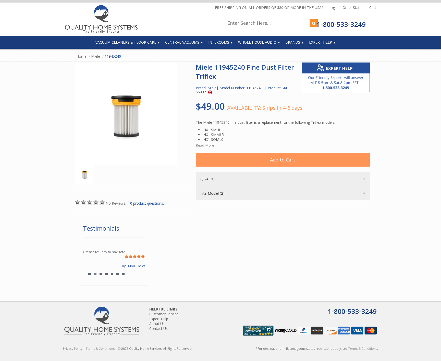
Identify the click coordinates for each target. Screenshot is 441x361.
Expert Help (320, 42)
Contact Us (158, 328)
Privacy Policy (72, 348)
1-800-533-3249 (341, 24)
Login (333, 7)
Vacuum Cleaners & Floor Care (125, 42)
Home (81, 56)
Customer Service (163, 314)
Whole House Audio (257, 42)
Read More (205, 145)
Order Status (353, 7)
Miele (95, 56)
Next (138, 266)
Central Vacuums (182, 42)
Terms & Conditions (100, 348)
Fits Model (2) (212, 193)
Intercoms (218, 42)
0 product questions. (147, 203)
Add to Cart (282, 160)
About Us (157, 323)
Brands (292, 42)
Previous (89, 266)
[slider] (135, 256)
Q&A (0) (207, 178)
